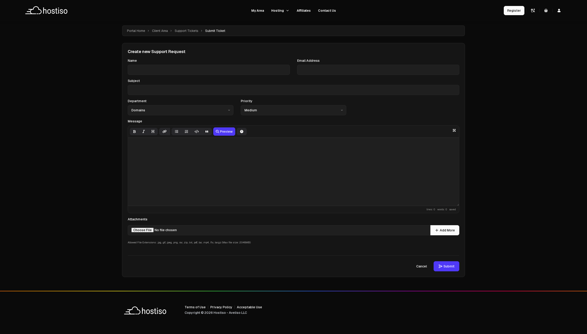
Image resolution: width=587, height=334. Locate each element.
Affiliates (304, 10)
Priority (246, 101)
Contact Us (327, 10)
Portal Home (136, 31)
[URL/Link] (164, 131)
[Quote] (207, 131)
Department (137, 101)
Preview (226, 131)
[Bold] (134, 131)
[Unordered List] (177, 131)
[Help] (242, 131)
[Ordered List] (186, 131)
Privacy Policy (221, 307)
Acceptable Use (249, 307)
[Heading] (153, 131)
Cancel (421, 266)
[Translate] (532, 10)
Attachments (137, 219)
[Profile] (559, 10)
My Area (257, 10)
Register (514, 10)
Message (135, 121)
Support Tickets (186, 31)
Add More (447, 230)
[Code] (196, 131)
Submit (448, 266)
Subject (134, 81)
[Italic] (143, 131)
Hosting (277, 10)
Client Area (160, 31)
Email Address (308, 61)
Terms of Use (195, 307)
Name (132, 61)
